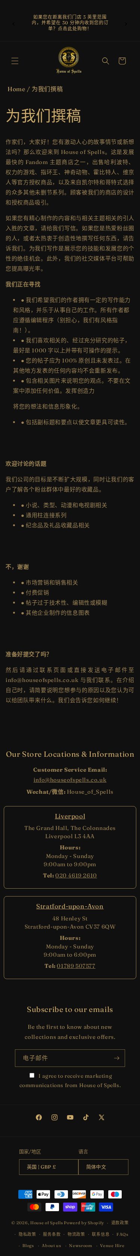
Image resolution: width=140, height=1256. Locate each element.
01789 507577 (76, 965)
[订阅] (116, 1058)
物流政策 (76, 1234)
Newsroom (80, 1245)
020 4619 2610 (76, 875)
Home (16, 89)
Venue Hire (112, 1245)
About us (51, 1245)
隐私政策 (27, 1234)
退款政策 (120, 1222)
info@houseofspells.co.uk (70, 779)
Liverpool (70, 816)
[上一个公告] (14, 23)
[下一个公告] (126, 23)
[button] (15, 61)
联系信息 (100, 1234)
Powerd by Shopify (84, 1222)
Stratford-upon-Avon (69, 906)
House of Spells (46, 1222)
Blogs (28, 1245)
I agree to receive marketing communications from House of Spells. (70, 1081)
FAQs (122, 1234)
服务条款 (51, 1234)
